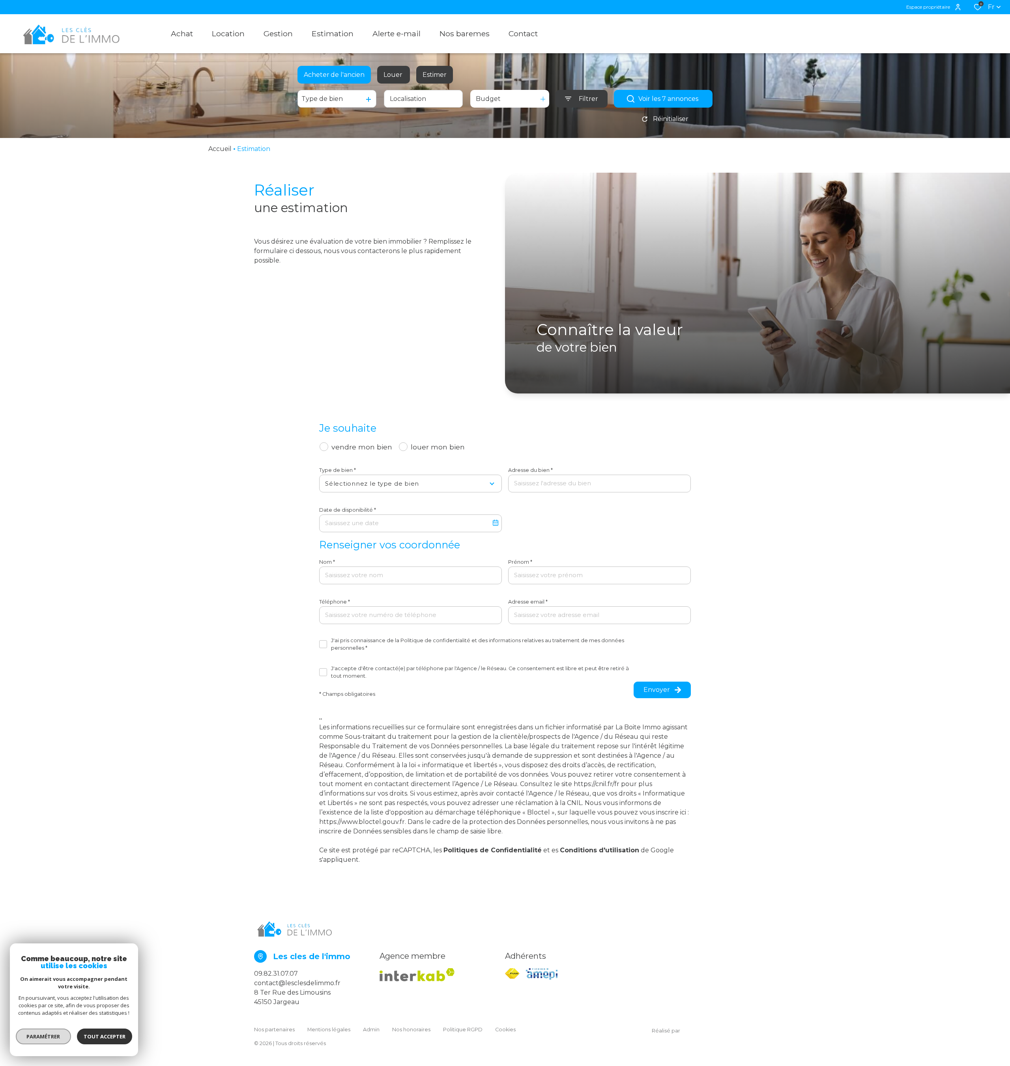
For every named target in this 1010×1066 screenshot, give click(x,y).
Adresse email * (528, 602)
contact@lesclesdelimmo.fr (297, 983)
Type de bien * (337, 470)
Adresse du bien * (530, 470)
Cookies (505, 1029)
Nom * (327, 562)
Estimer (435, 74)
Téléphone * (334, 602)
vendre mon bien (361, 447)
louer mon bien (438, 447)
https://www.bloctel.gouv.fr (362, 822)
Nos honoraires (411, 1029)
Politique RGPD (463, 1029)
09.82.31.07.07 (276, 973)
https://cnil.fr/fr (596, 784)
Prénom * (520, 562)
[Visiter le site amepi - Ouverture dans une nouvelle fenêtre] (541, 974)
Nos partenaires (274, 1029)
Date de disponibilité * (347, 510)
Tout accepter (104, 1036)
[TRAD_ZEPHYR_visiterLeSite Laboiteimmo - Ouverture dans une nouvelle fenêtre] (718, 1031)
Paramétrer (43, 1036)
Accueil (220, 149)
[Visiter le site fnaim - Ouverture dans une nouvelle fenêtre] (512, 973)
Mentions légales (328, 1029)
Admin (371, 1029)
